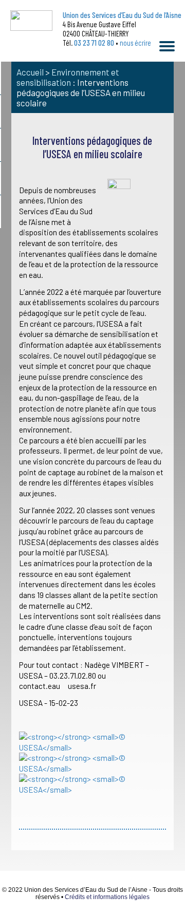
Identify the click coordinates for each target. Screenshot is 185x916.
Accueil (30, 72)
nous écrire (135, 42)
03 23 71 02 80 (94, 42)
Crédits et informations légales (107, 897)
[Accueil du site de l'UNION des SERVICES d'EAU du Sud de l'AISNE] (31, 20)
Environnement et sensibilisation (67, 77)
